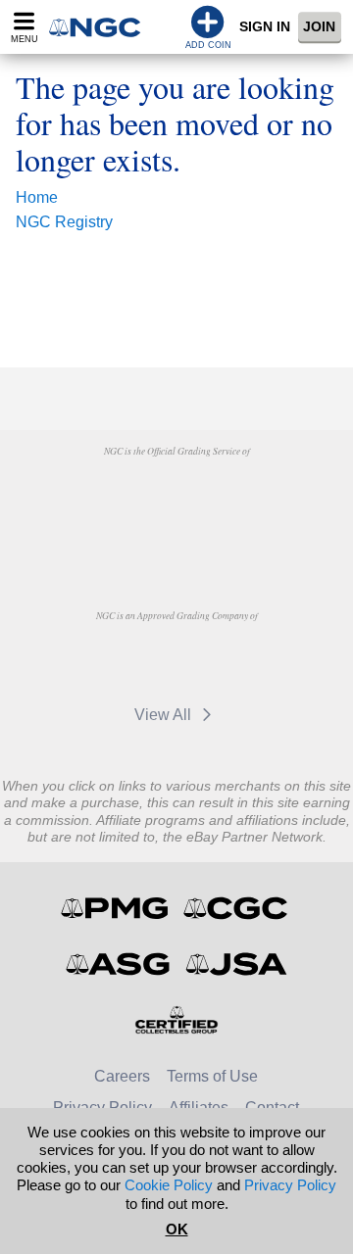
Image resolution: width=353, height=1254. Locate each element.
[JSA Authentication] (236, 964)
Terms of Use (212, 1076)
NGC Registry (64, 222)
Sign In (264, 26)
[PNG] (226, 495)
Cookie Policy (169, 1185)
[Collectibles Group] (177, 1020)
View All (164, 714)
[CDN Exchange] (126, 660)
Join (319, 26)
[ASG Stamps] (119, 964)
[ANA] (126, 495)
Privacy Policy (290, 1185)
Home (37, 197)
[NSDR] (176, 540)
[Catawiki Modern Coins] (226, 660)
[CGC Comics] (236, 908)
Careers (122, 1076)
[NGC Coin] (101, 27)
